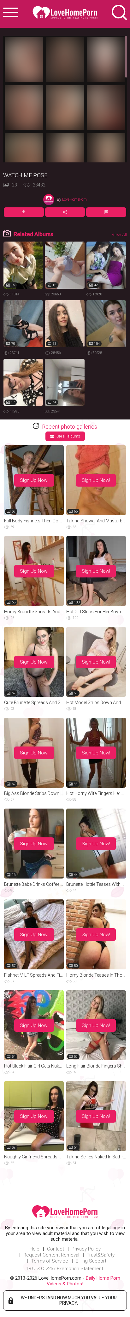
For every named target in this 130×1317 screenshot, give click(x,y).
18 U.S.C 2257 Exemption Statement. (65, 1268)
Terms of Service (49, 1261)
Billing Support (91, 1261)
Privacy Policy (86, 1249)
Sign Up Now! (34, 480)
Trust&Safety (101, 1255)
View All (119, 234)
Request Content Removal (51, 1255)
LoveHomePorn (74, 199)
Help (34, 1249)
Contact (55, 1249)
